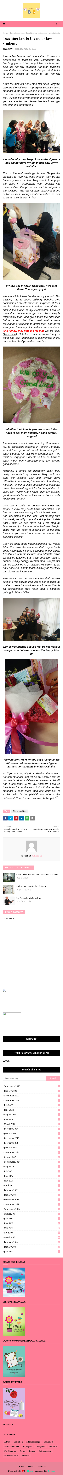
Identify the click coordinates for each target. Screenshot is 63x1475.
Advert (7, 1442)
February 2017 (31, 1190)
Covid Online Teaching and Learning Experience (37, 874)
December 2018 (31, 1138)
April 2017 (31, 1185)
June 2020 (31, 1110)
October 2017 (31, 1157)
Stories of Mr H (11, 1455)
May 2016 (32, 1228)
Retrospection (45, 1451)
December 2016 (31, 1199)
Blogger (51, 1471)
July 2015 (31, 1251)
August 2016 (31, 1214)
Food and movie (11, 1446)
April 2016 (32, 1233)
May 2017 (31, 1181)
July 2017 (31, 1171)
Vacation (25, 1455)
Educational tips (17, 33)
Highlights (27, 1446)
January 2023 (31, 1091)
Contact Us (41, 1466)
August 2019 (31, 1114)
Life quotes (40, 1446)
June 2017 (31, 1176)
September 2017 (31, 1162)
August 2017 (31, 1166)
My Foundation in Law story (28, 898)
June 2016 (31, 1223)
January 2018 (31, 1147)
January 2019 (31, 1133)
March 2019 (31, 1124)
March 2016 (32, 1237)
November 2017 (31, 1152)
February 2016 (32, 1242)
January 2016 (32, 1247)
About (30, 1466)
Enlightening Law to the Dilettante (31, 886)
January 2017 (31, 1195)
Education (18, 1442)
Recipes (32, 1451)
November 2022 (31, 1096)
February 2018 (31, 1143)
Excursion (48, 1442)
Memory (53, 1446)
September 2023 (31, 1086)
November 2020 (31, 1100)
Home (5, 33)
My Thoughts (10, 1451)
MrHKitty (7, 49)
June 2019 (31, 1119)
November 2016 (31, 1204)
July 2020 (31, 1105)
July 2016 (31, 1218)
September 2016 (31, 1209)
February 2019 (31, 1129)
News (22, 1451)
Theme (30, 1471)
